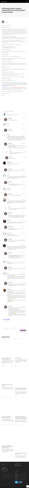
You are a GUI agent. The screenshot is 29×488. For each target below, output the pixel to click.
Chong (8, 134)
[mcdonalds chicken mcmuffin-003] (6, 78)
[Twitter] (16, 482)
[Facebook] (18, 482)
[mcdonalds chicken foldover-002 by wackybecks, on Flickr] (6, 49)
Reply (25, 118)
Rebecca (10, 156)
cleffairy (8, 220)
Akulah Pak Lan (9, 162)
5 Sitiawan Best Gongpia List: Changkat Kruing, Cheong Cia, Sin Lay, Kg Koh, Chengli (7, 446)
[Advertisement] (14, 102)
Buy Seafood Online (18, 358)
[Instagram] (21, 482)
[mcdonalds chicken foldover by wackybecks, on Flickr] (6, 27)
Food (15, 472)
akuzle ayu (8, 188)
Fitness (16, 478)
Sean (8, 199)
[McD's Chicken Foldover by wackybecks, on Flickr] (5, 54)
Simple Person (9, 233)
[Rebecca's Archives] (18, 465)
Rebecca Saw (4, 1)
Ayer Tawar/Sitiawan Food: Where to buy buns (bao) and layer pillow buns (20, 389)
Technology (16, 475)
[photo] (3, 95)
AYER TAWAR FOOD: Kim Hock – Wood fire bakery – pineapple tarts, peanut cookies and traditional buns (21, 417)
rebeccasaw (10, 118)
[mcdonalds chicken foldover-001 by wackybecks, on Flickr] (6, 61)
